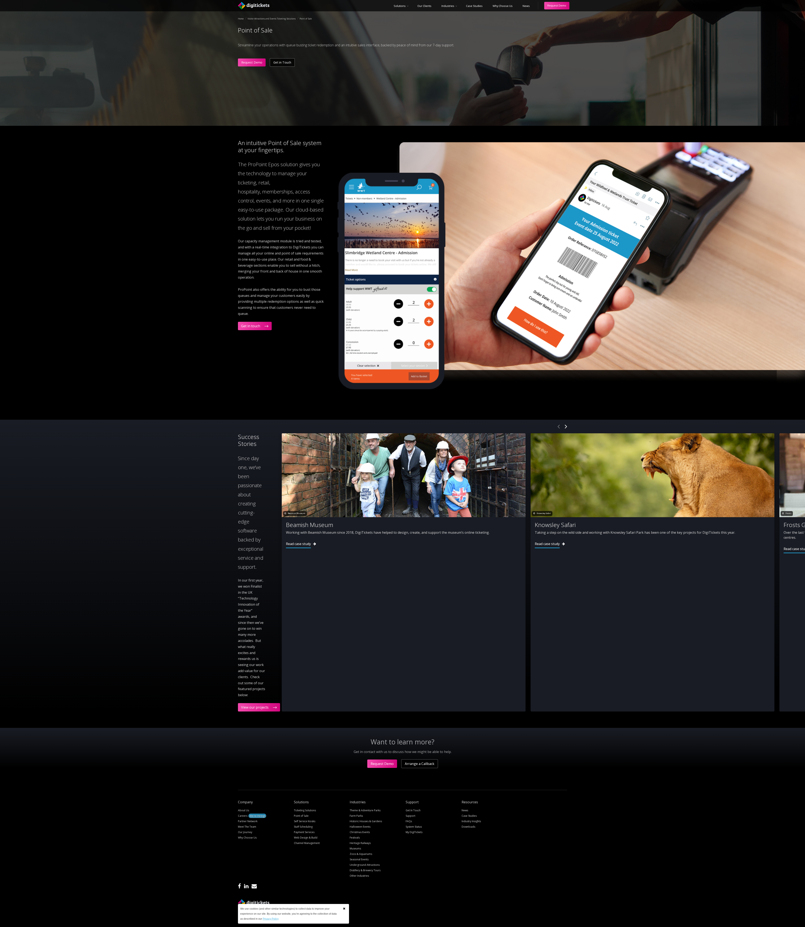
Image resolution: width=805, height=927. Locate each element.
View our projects (255, 707)
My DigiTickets (414, 832)
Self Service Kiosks (304, 821)
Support (410, 816)
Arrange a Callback (419, 763)
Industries (447, 6)
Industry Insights (471, 821)
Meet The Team (247, 826)
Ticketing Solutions (305, 810)
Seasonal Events (359, 859)
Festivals (355, 837)
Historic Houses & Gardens (366, 821)
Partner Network (247, 821)
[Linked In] (246, 886)
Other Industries (359, 876)
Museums (355, 848)
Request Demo (556, 5)
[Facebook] (239, 886)
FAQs (409, 821)
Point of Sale (301, 816)
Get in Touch (282, 62)
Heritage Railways (360, 843)
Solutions (400, 6)
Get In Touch (413, 810)
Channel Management (307, 843)
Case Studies (474, 6)
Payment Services (304, 832)
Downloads (468, 826)
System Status (414, 826)
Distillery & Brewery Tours (365, 870)
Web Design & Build (305, 837)
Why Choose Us (503, 6)
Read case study (298, 543)
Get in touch (251, 326)
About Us (243, 810)
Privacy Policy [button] (271, 918)
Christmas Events (360, 832)
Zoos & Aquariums (361, 854)
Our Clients (424, 6)
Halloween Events (360, 826)
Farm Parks (356, 816)
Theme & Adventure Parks (365, 810)
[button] (344, 909)
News (526, 6)
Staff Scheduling (303, 826)
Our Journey (245, 832)
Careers (251, 816)
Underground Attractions (365, 865)
